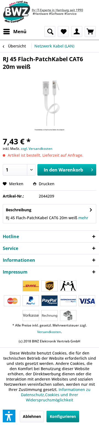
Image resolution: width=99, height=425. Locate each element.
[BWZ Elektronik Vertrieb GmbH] (49, 11)
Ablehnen (32, 416)
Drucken (46, 183)
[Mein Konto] (76, 31)
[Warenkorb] (90, 31)
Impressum (15, 272)
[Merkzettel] (63, 31)
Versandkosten (49, 332)
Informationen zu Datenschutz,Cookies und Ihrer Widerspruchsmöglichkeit (55, 395)
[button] (9, 416)
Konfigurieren (63, 416)
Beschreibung (18, 209)
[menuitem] (14, 31)
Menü (19, 31)
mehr (83, 217)
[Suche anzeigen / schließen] (49, 31)
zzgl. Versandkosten (37, 148)
